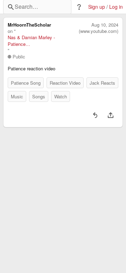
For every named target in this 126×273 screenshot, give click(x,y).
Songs (38, 96)
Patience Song (26, 82)
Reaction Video (65, 82)
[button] (79, 7)
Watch (60, 96)
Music (17, 96)
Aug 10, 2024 (104, 25)
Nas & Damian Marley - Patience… (31, 40)
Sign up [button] (96, 7)
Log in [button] (116, 7)
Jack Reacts (102, 82)
